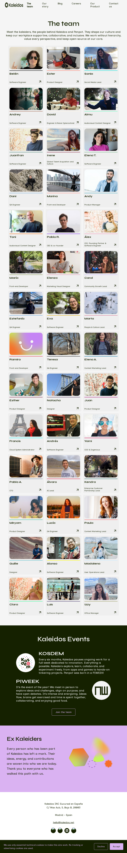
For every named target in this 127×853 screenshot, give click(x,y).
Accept (116, 846)
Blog (60, 3)
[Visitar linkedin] (66, 830)
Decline (101, 846)
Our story (45, 5)
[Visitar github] (73, 830)
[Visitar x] (60, 830)
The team (30, 5)
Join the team (64, 712)
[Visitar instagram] (53, 830)
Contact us (113, 5)
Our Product (95, 5)
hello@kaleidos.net (63, 822)
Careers (76, 3)
